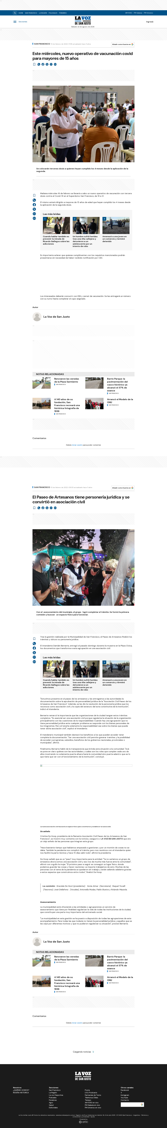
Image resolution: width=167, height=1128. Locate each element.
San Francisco (31, 13)
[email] (51, 64)
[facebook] (43, 64)
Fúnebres (63, 13)
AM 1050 (128, 13)
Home (21, 13)
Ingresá (149, 21)
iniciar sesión (77, 445)
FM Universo (148, 13)
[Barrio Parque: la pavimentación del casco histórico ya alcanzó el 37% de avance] (94, 383)
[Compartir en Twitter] (47, 64)
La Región (43, 13)
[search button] (15, 13)
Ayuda (93, 1117)
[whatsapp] (38, 64)
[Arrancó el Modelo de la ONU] (94, 403)
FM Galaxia (138, 13)
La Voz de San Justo (56, 316)
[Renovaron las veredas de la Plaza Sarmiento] (41, 383)
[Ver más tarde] (34, 64)
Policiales (53, 13)
